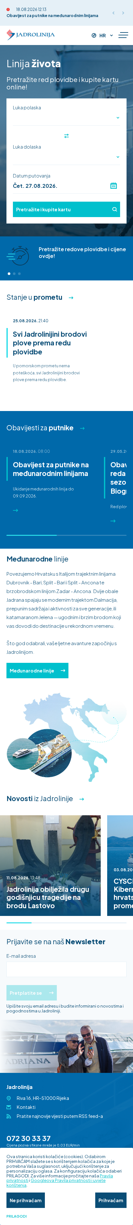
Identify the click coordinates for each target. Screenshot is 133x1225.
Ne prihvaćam (26, 1200)
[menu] (123, 35)
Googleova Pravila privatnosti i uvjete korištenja (56, 1183)
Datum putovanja (31, 175)
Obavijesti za (40, 427)
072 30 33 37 (28, 1138)
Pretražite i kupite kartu (43, 209)
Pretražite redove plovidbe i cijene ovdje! (82, 252)
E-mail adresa (21, 955)
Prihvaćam (110, 1200)
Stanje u (34, 297)
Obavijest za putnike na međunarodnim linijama (52, 15)
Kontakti (26, 1107)
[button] (9, 273)
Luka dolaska (27, 146)
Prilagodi (16, 1216)
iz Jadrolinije (39, 798)
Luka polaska (27, 107)
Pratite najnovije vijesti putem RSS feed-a (60, 1116)
